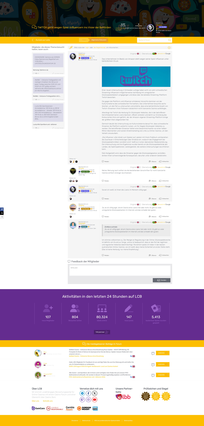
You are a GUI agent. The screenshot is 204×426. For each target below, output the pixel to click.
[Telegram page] (82, 393)
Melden (106, 161)
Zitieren (153, 161)
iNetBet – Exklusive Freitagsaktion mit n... (47, 96)
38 (153, 352)
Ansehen (161, 353)
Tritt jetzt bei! (100, 332)
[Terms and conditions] (54, 408)
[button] (132, 356)
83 (153, 364)
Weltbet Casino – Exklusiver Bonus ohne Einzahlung (86, 356)
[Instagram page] (88, 399)
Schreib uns (48, 401)
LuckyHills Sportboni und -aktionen (45, 124)
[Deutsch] (154, 54)
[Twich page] (82, 399)
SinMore (81, 205)
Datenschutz (86, 420)
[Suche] (169, 40)
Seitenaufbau (128, 420)
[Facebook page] (88, 393)
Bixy (45, 352)
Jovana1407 (48, 374)
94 (153, 374)
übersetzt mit (161, 53)
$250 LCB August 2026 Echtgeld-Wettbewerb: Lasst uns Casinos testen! (93, 366)
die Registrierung (99, 47)
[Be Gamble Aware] (70, 408)
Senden (163, 280)
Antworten (165, 161)
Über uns (35, 401)
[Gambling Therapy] (84, 408)
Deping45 (118, 30)
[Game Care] (38, 408)
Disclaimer (75, 420)
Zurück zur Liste (43, 40)
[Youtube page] (94, 399)
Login (87, 47)
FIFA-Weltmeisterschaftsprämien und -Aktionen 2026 (87, 377)
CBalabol (159, 25)
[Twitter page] (94, 393)
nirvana (81, 168)
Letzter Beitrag (120, 28)
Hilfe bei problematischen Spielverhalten (107, 420)
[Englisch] (139, 54)
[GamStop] (95, 408)
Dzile (45, 363)
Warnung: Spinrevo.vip (40, 70)
